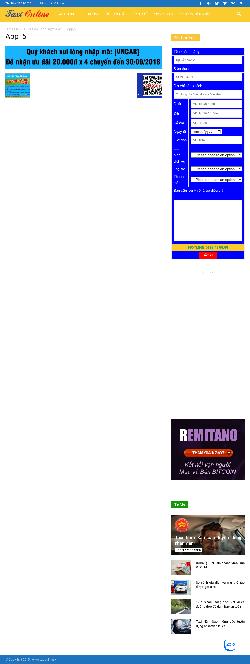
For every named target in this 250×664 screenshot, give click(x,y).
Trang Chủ (12, 29)
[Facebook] (200, 3)
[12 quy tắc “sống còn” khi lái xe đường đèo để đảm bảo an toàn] (181, 606)
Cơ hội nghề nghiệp (194, 14)
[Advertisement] (208, 305)
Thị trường (90, 14)
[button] (239, 14)
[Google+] (208, 3)
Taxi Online (66, 14)
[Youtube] (241, 3)
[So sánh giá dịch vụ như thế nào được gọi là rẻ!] (181, 587)
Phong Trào (163, 14)
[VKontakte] (233, 3)
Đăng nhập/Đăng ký (52, 3)
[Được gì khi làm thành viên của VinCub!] (181, 567)
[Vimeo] (225, 3)
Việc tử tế (139, 14)
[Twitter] (216, 3)
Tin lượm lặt (115, 14)
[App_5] (83, 68)
